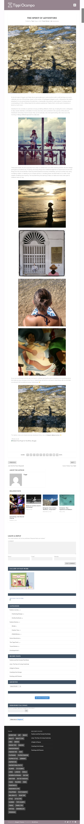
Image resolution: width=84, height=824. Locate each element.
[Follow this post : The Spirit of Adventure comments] (29, 444)
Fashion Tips (15, 630)
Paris (24, 782)
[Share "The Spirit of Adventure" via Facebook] (27, 454)
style (11, 798)
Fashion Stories (14, 622)
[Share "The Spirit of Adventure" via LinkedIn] (44, 454)
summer (11, 802)
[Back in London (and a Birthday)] (33, 499)
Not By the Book (16, 618)
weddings (12, 812)
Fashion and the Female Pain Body (19, 660)
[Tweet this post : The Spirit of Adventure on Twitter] (27, 444)
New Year (12, 778)
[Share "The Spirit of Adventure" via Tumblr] (37, 454)
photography (22, 792)
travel (11, 805)
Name (10, 556)
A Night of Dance (14, 668)
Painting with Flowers (16, 676)
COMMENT (11, 541)
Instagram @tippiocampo (53, 435)
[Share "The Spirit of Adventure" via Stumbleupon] (50, 454)
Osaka (11, 782)
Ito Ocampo (20, 768)
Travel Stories (45, 21)
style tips (18, 798)
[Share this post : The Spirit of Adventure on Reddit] (21, 444)
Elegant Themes (19, 822)
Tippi (32, 21)
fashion (21, 745)
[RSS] (83, 18)
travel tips (19, 805)
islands (11, 768)
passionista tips (14, 788)
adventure (12, 735)
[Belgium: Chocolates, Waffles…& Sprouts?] (50, 500)
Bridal (13, 626)
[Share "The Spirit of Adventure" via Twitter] (31, 454)
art (19, 735)
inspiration (12, 762)
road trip (22, 795)
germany (23, 758)
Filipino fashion (23, 755)
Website (56, 556)
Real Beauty (13, 795)
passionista (12, 785)
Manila (24, 772)
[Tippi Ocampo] (10, 600)
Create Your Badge (19, 598)
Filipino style (13, 758)
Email (33, 556)
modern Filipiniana (15, 775)
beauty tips (19, 738)
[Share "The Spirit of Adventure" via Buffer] (47, 454)
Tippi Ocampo (12, 598)
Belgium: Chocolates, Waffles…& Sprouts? (50, 508)
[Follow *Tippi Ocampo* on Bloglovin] (17, 720)
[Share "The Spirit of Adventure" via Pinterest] (40, 454)
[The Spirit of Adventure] (42, 59)
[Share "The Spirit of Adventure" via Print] (57, 454)
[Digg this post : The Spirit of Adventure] (15, 444)
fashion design (14, 748)
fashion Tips (13, 752)
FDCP (20, 752)
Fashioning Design (17, 614)
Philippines (12, 792)
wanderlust (20, 808)
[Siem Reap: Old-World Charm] (17, 504)
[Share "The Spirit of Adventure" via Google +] (34, 454)
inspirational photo (15, 765)
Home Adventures (15, 638)
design (17, 742)
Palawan (18, 782)
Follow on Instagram (43, 697)
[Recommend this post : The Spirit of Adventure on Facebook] (18, 444)
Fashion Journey (14, 610)
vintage (11, 808)
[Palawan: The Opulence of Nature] (66, 500)
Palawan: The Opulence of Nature (65, 508)
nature (25, 775)
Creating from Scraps (16, 672)
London (17, 772)
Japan (11, 772)
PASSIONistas (16, 634)
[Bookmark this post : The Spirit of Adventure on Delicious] (12, 444)
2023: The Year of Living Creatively (19, 664)
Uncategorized (14, 650)
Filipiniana (12, 755)
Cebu (10, 742)
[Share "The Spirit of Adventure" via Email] (54, 454)
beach (25, 735)
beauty (11, 738)
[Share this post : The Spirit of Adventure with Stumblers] (24, 444)
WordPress (35, 822)
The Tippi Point (14, 642)
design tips (12, 745)
